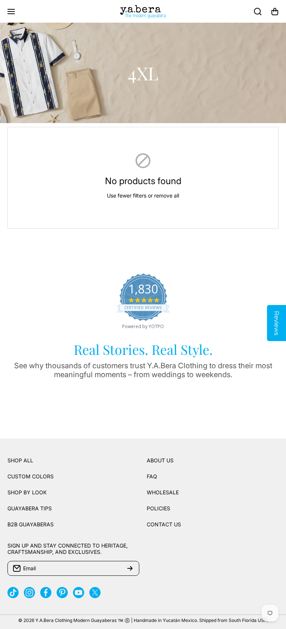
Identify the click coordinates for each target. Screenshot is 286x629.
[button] (275, 11)
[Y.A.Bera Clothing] (143, 11)
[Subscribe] (130, 568)
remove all (166, 195)
